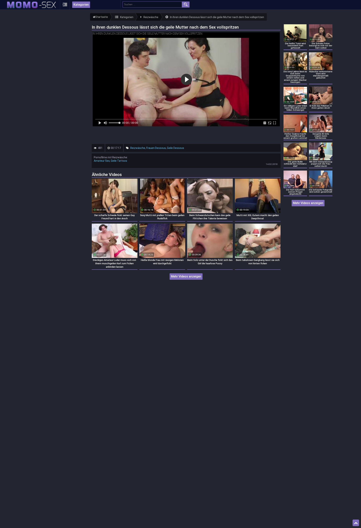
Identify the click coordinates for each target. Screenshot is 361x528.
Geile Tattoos (119, 160)
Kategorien (81, 4)
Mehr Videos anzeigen (186, 276)
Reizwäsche (137, 147)
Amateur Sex (102, 160)
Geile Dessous (175, 147)
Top (356, 523)
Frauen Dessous (156, 147)
